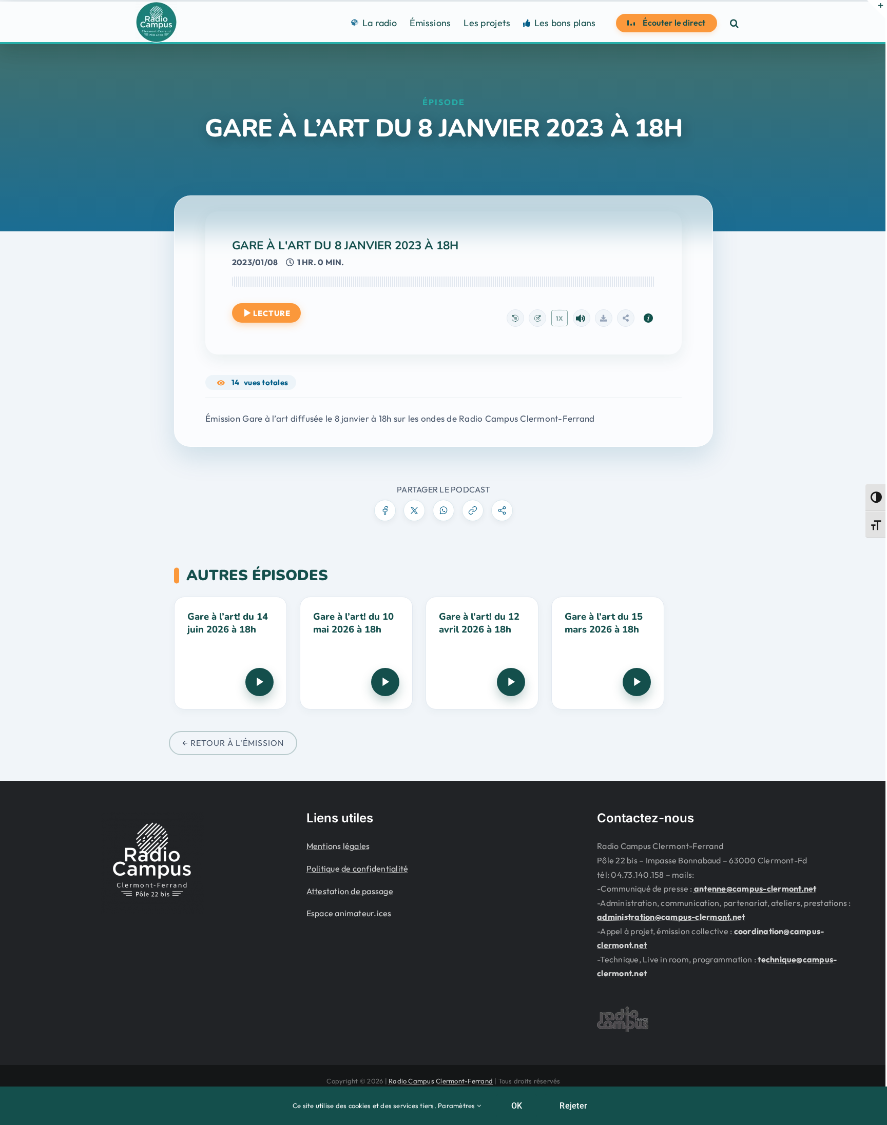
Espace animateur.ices (349, 913)
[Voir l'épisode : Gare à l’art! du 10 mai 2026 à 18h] (356, 653)
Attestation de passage (349, 891)
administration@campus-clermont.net (671, 917)
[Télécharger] (603, 318)
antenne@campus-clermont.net (755, 888)
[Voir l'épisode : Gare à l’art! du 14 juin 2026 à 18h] (230, 653)
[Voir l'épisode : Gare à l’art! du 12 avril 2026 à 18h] (482, 653)
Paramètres (457, 1105)
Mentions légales (338, 846)
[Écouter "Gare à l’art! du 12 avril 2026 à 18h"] (511, 682)
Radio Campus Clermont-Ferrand (441, 1081)
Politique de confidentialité (357, 868)
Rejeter (573, 1106)
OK (516, 1106)
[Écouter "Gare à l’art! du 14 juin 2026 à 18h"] (259, 682)
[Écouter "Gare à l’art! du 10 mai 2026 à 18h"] (385, 682)
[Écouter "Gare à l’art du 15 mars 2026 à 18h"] (637, 682)
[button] (734, 23)
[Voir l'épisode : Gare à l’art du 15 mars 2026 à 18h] (608, 653)
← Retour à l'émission (233, 743)
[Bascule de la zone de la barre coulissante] (876, 9)
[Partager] (625, 318)
